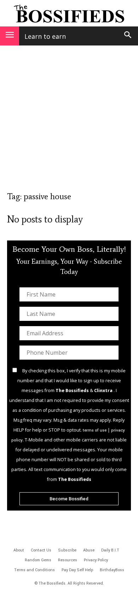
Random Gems (38, 560)
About (18, 550)
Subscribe (67, 550)
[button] (128, 35)
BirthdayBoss (112, 570)
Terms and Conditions (34, 570)
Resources (67, 560)
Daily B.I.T (110, 550)
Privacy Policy (96, 560)
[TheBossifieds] (69, 14)
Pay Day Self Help (77, 570)
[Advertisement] (69, 121)
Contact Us (41, 550)
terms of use (95, 430)
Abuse (88, 550)
